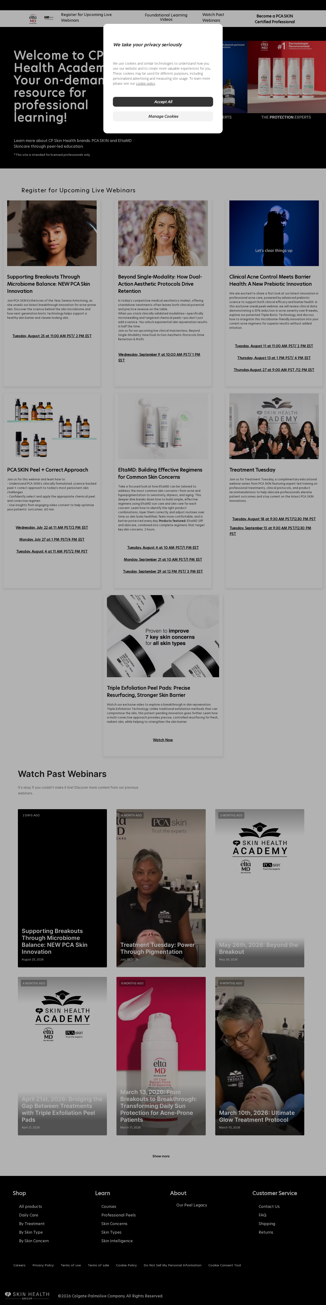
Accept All (163, 101)
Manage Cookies (163, 116)
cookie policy (145, 83)
